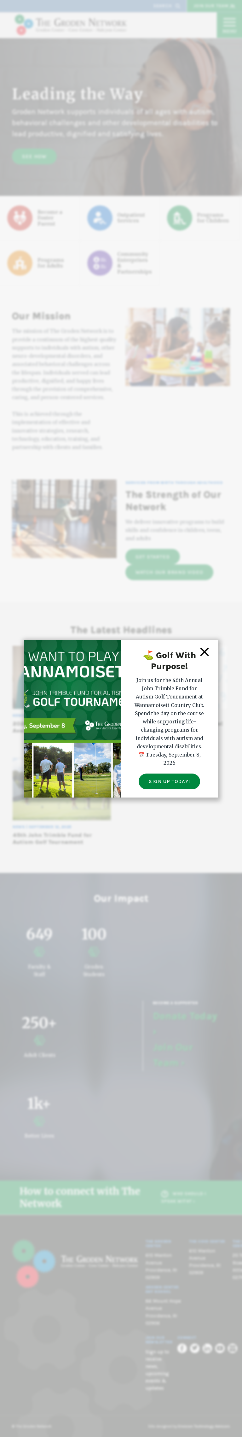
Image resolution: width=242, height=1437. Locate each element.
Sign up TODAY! (169, 781)
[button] (204, 652)
